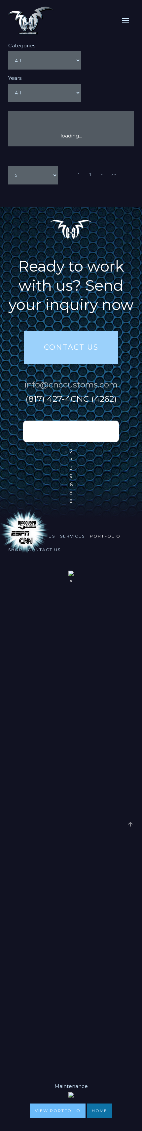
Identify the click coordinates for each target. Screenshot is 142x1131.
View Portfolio (58, 1110)
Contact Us (71, 347)
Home (99, 1110)
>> (113, 174)
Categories (21, 45)
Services (72, 536)
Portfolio (105, 536)
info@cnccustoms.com (71, 384)
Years (14, 78)
